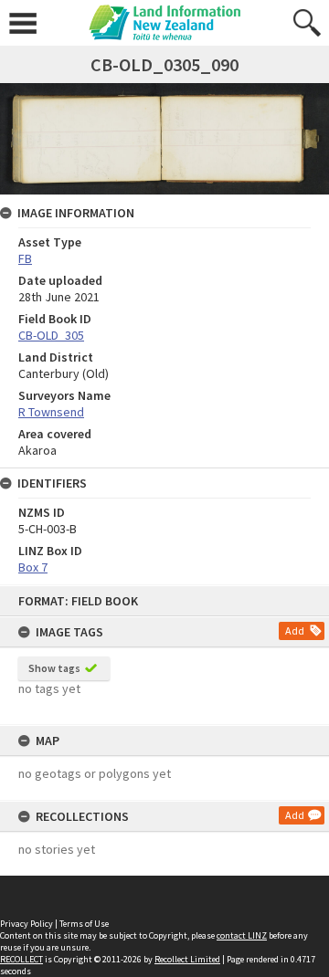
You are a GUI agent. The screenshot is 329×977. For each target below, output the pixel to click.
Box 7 (33, 567)
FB (25, 258)
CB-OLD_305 (51, 335)
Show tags (54, 668)
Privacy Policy (26, 924)
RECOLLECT (21, 959)
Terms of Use (84, 924)
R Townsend (51, 412)
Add (294, 630)
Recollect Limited (187, 959)
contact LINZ (242, 935)
